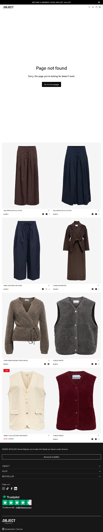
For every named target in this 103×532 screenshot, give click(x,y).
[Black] (46, 214)
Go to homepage (51, 84)
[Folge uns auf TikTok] (7, 488)
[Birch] (46, 289)
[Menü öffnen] (99, 7)
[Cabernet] (95, 364)
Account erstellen (51, 456)
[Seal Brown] (43, 214)
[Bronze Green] (48, 364)
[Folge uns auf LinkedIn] (15, 488)
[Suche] (89, 7)
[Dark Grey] (92, 364)
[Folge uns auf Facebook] (11, 488)
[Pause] (99, 2)
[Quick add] (49, 210)
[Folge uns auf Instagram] (3, 488)
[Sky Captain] (92, 214)
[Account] (92, 7)
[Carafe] (44, 364)
